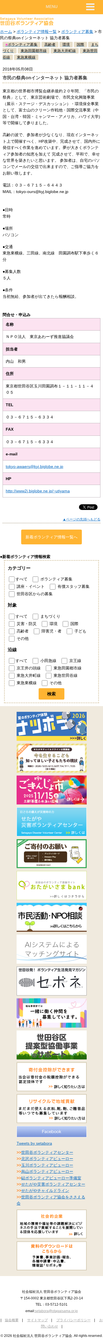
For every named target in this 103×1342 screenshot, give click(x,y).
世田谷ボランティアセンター (47, 1152)
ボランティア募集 (77, 31)
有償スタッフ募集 (73, 586)
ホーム (6, 31)
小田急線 (47, 660)
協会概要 (12, 1320)
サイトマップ (37, 1320)
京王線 (74, 660)
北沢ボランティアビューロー (47, 1158)
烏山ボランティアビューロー (47, 1171)
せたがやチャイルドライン (45, 1190)
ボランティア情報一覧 (37, 31)
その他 (22, 638)
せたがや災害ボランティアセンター (53, 1184)
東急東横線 (26, 683)
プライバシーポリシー (73, 1320)
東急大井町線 (28, 675)
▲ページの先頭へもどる (81, 519)
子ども (79, 631)
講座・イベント (30, 586)
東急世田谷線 (65, 675)
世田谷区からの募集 (34, 594)
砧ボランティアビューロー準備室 (51, 1178)
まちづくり (49, 616)
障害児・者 (51, 631)
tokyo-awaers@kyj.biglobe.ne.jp (34, 466)
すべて (21, 579)
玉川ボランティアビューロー (47, 1165)
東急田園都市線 (67, 668)
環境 (53, 623)
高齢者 (22, 631)
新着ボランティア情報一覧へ (51, 537)
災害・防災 (26, 623)
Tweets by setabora (34, 1143)
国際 (73, 623)
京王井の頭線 (28, 668)
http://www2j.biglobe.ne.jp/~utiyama (38, 491)
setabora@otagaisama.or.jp (56, 1311)
